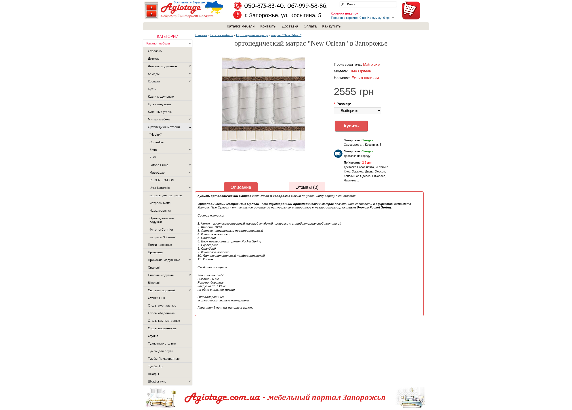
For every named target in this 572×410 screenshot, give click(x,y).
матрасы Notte (160, 203)
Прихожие (155, 252)
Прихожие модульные (164, 260)
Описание (241, 187)
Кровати (154, 81)
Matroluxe (371, 64)
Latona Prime (158, 165)
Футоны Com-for (161, 229)
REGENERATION (161, 180)
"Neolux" (155, 134)
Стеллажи (155, 51)
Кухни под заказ (159, 104)
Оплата (310, 26)
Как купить (331, 26)
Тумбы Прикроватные (164, 358)
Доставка (290, 26)
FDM (152, 157)
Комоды (154, 74)
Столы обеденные (161, 313)
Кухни (152, 89)
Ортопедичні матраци (164, 127)
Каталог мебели (241, 26)
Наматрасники (160, 210)
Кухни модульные (161, 96)
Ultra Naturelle (159, 187)
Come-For (156, 142)
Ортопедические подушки (161, 220)
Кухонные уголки (160, 112)
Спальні (154, 267)
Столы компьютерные (164, 320)
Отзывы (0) (307, 187)
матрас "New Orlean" (286, 35)
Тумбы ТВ (155, 366)
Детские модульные (162, 66)
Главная (201, 35)
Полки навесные (160, 244)
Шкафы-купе (157, 381)
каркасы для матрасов (165, 195)
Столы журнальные (162, 305)
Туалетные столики (162, 343)
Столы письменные (162, 328)
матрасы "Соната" (162, 237)
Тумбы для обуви (160, 351)
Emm (153, 149)
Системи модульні (161, 290)
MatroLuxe (157, 172)
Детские (154, 58)
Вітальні (154, 282)
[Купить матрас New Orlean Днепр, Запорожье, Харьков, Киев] (263, 105)
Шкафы (153, 374)
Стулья (153, 336)
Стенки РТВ (156, 298)
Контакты (268, 26)
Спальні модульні (161, 275)
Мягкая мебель (159, 119)
